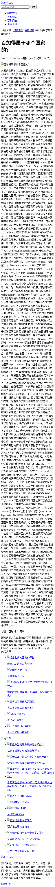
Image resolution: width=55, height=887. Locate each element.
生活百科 (12, 24)
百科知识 (12, 17)
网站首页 (12, 13)
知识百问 (18, 30)
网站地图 (6, 884)
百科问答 (12, 20)
